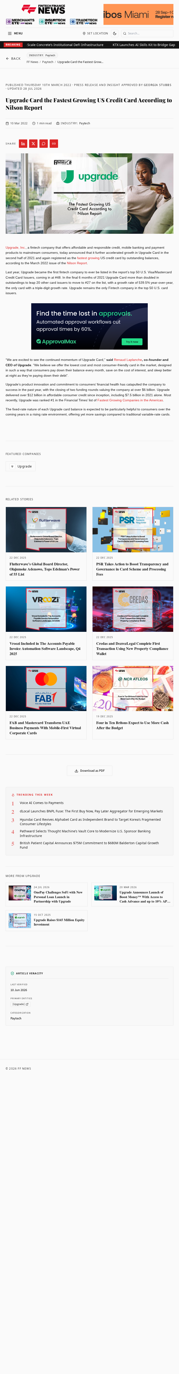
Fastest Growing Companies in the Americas (129, 400)
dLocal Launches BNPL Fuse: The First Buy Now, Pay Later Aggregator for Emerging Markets (91, 811)
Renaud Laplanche (128, 360)
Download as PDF (92, 770)
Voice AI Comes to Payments (42, 803)
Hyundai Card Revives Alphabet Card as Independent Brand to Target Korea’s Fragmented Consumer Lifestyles (90, 821)
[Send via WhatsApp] (43, 143)
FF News (32, 62)
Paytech (47, 62)
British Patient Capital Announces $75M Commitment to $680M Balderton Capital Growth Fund (89, 845)
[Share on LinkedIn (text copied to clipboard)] (23, 143)
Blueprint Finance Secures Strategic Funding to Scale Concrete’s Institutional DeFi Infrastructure (94, 45)
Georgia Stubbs (158, 85)
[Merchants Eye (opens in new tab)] (20, 21)
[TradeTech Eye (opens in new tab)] (83, 21)
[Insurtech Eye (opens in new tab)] (52, 21)
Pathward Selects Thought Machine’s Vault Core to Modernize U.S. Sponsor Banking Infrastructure (85, 833)
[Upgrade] (19, 1004)
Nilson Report (76, 263)
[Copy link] (54, 143)
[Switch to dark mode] (114, 33)
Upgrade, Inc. (16, 247)
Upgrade (21, 466)
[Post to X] (33, 143)
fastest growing (88, 258)
